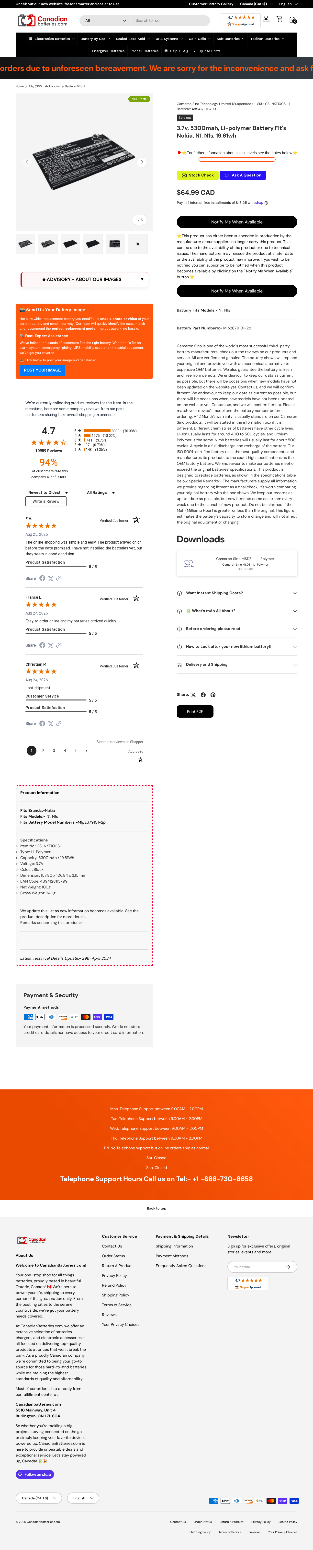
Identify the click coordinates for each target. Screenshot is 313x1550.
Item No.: (28, 846)
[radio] (108, 430)
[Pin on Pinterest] (213, 695)
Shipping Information (174, 1246)
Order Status (113, 1256)
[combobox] (144, 20)
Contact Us (112, 1246)
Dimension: (30, 875)
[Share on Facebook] (203, 695)
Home (20, 86)
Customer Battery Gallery (211, 4)
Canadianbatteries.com (43, 1522)
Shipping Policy (115, 1295)
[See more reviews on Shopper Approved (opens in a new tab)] (58, 578)
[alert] (84, 279)
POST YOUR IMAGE (42, 370)
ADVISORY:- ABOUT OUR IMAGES (83, 279)
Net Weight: (30, 887)
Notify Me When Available (237, 222)
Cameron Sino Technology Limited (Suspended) (215, 104)
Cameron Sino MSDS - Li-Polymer (245, 559)
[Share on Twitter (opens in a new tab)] (51, 578)
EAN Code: (29, 881)
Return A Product (117, 1265)
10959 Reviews (53, 450)
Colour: (26, 869)
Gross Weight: (32, 893)
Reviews (109, 1314)
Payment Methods (172, 1256)
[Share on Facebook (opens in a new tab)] (42, 578)
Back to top (156, 1208)
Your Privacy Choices (120, 1324)
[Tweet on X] (193, 695)
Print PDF (195, 711)
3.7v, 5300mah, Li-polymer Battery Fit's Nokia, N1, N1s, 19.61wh (57, 86)
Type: (25, 851)
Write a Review (46, 501)
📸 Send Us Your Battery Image (52, 309)
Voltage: (27, 863)
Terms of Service (117, 1304)
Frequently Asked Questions (181, 1265)
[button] (279, 18)
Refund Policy (114, 1285)
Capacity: (28, 857)
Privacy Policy (114, 1275)
